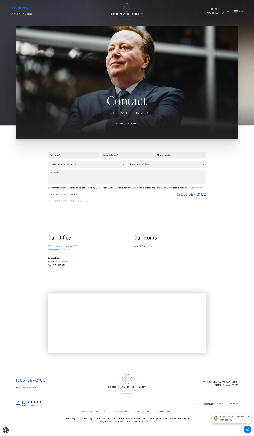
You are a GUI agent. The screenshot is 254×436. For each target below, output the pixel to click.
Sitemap (136, 411)
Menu (241, 12)
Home (120, 124)
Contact (134, 124)
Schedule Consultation (213, 11)
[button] (6, 430)
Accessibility (166, 411)
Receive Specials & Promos (64, 195)
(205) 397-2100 (21, 14)
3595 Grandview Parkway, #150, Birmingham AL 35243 (220, 383)
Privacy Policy (195, 188)
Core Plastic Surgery (98, 411)
